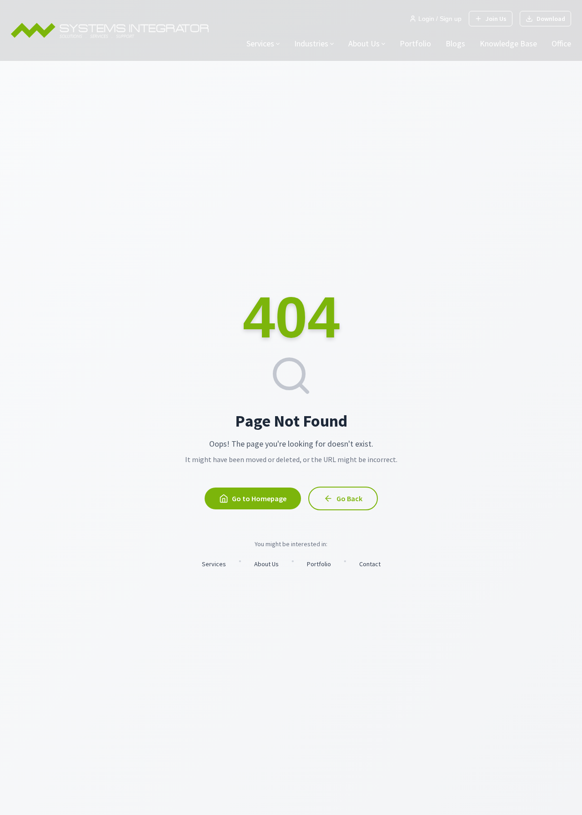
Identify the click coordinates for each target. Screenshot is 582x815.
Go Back (349, 498)
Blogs (455, 43)
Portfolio (415, 43)
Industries (311, 43)
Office (561, 43)
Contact (370, 564)
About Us (364, 43)
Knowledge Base (508, 43)
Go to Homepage (259, 498)
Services (260, 43)
